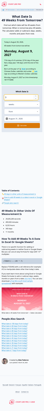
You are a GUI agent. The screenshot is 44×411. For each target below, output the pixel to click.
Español (24, 385)
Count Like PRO (14, 4)
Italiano (30, 385)
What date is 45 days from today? (14, 338)
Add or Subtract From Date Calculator (25, 9)
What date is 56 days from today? (14, 336)
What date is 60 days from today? (14, 326)
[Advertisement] (22, 159)
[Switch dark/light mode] (41, 4)
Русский (5, 385)
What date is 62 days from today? (14, 333)
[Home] (3, 10)
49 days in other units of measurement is (20, 194)
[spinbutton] (18, 97)
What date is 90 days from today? (14, 328)
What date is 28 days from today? (14, 345)
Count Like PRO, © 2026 (25, 402)
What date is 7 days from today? (14, 350)
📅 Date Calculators (10, 9)
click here (28, 278)
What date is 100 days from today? (15, 324)
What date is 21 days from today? (14, 348)
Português (37, 385)
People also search (11, 203)
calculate (23, 125)
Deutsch (12, 385)
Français (18, 385)
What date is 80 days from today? (14, 331)
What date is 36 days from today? (14, 343)
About (17, 392)
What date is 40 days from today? (14, 341)
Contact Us (25, 392)
